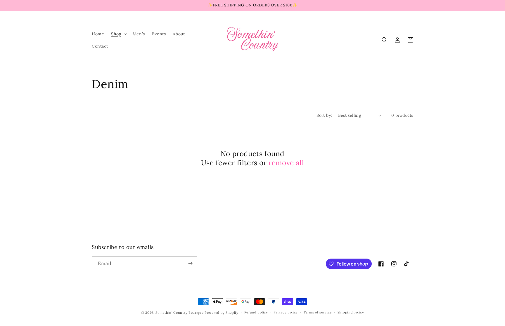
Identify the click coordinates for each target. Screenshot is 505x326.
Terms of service (318, 312)
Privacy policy (286, 312)
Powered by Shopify (221, 313)
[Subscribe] (190, 263)
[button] (118, 34)
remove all (286, 162)
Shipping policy (351, 312)
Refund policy (256, 312)
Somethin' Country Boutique (179, 313)
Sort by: (324, 115)
